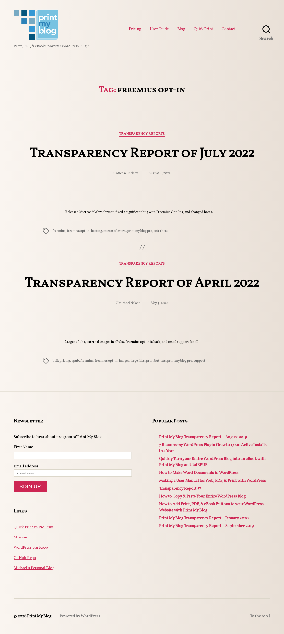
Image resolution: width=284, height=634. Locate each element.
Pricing (135, 29)
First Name (23, 447)
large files (138, 360)
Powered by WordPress (80, 616)
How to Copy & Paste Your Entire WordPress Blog (202, 496)
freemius (58, 231)
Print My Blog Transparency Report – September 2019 (206, 526)
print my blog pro (139, 231)
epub (75, 360)
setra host (161, 231)
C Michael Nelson (125, 173)
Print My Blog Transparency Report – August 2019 (203, 437)
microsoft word (114, 231)
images (124, 360)
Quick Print (203, 29)
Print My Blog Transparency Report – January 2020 (204, 518)
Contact (228, 29)
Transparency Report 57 (180, 488)
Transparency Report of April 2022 (142, 283)
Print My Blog (39, 616)
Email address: (26, 466)
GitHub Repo (25, 557)
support (199, 360)
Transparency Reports (142, 134)
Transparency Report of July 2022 (142, 153)
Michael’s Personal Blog (34, 567)
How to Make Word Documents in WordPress (198, 473)
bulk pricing (61, 360)
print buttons (156, 360)
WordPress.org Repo (31, 547)
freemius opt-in (78, 231)
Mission (20, 537)
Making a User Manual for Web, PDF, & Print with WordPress (212, 480)
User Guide (159, 29)
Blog (181, 29)
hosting (96, 231)
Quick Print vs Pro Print (33, 527)
